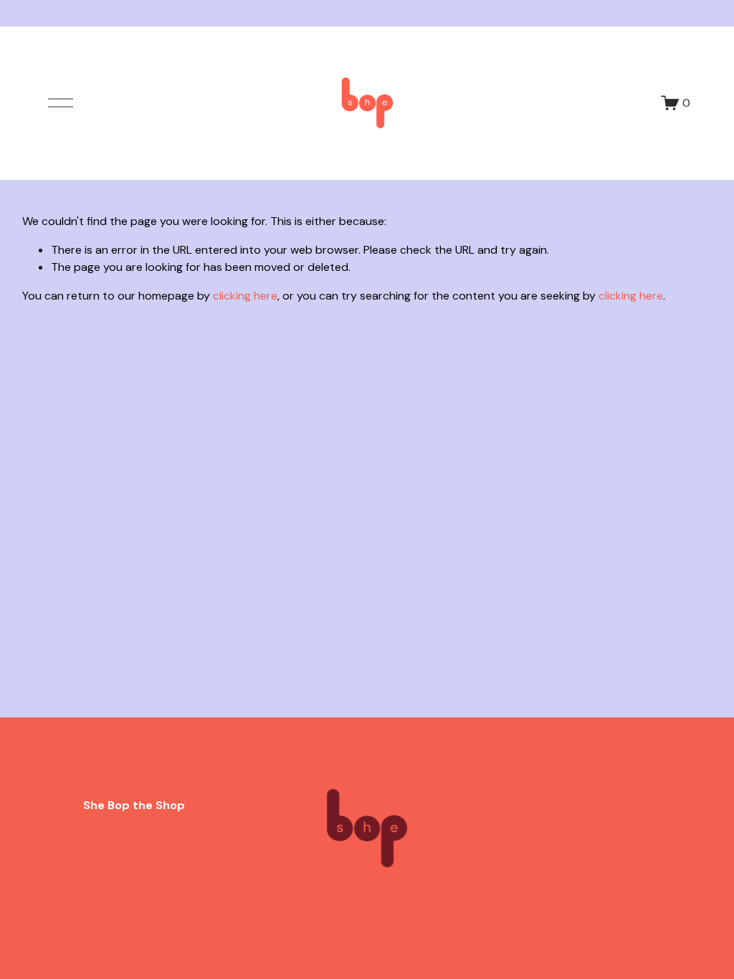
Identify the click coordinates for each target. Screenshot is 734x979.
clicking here (245, 295)
